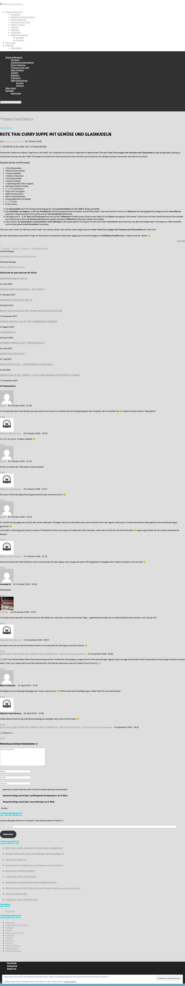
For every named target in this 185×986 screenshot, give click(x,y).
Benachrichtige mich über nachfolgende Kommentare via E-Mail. (35, 795)
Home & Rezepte (13, 12)
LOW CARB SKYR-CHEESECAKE (20, 876)
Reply (2, 416)
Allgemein (10, 922)
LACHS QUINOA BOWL (16, 894)
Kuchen (20, 37)
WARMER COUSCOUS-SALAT (16, 300)
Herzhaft (15, 14)
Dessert (20, 40)
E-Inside (4, 612)
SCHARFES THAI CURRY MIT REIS (21, 899)
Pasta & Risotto (19, 19)
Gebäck (15, 27)
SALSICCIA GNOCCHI (16, 859)
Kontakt (9, 45)
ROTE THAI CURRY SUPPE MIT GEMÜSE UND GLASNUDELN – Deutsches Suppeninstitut (42, 654)
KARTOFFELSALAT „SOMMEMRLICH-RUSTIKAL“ (27, 364)
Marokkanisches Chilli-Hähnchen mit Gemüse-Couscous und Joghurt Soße (43, 888)
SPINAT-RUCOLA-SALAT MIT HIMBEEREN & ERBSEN (28, 321)
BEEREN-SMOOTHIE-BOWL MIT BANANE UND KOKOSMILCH (34, 854)
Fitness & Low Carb (20, 22)
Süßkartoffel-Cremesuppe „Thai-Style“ (22, 289)
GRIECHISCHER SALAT (12, 353)
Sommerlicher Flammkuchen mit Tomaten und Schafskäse (34, 865)
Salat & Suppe (18, 24)
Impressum (16, 48)
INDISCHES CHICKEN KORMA (19, 871)
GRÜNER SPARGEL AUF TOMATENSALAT (22, 342)
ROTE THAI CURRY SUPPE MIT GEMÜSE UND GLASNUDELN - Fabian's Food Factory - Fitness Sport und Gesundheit (56, 727)
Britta (3, 405)
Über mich (10, 42)
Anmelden (8, 834)
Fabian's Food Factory (14, 141)
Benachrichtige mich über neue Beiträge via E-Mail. (29, 801)
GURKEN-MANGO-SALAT (14, 278)
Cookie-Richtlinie (70, 982)
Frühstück (16, 32)
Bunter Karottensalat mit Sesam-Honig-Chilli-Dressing (31, 310)
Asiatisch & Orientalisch (23, 17)
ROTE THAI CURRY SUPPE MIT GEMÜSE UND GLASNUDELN (34, 848)
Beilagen (15, 30)
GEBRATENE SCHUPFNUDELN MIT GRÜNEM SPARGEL (31, 882)
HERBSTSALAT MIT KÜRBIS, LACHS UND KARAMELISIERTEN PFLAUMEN (39, 375)
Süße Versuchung (19, 35)
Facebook (10, 911)
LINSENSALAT (8, 332)
